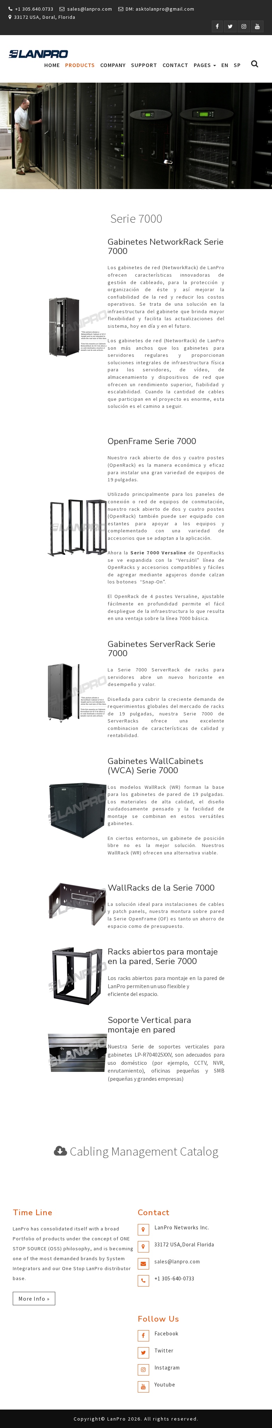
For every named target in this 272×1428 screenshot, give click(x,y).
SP (237, 64)
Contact (175, 64)
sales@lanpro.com (89, 9)
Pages (203, 64)
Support (144, 64)
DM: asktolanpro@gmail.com (160, 9)
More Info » (34, 1298)
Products (80, 64)
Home (52, 64)
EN (224, 64)
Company (113, 64)
